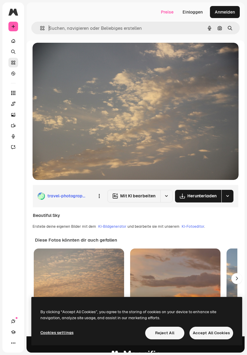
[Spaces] (13, 104)
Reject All (164, 332)
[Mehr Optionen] (99, 196)
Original (71, 54)
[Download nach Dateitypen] (227, 196)
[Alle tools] (13, 93)
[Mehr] (13, 343)
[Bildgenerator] (13, 114)
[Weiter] (236, 278)
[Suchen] (13, 52)
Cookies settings (56, 332)
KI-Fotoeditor (193, 226)
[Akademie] (13, 332)
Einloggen (193, 12)
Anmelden (225, 12)
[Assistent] (13, 147)
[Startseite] (13, 41)
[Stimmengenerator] (13, 136)
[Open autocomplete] (40, 28)
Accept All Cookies (211, 332)
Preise (167, 12)
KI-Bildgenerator (112, 226)
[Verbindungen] (13, 321)
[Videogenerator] (13, 125)
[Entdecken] (13, 73)
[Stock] (13, 62)
